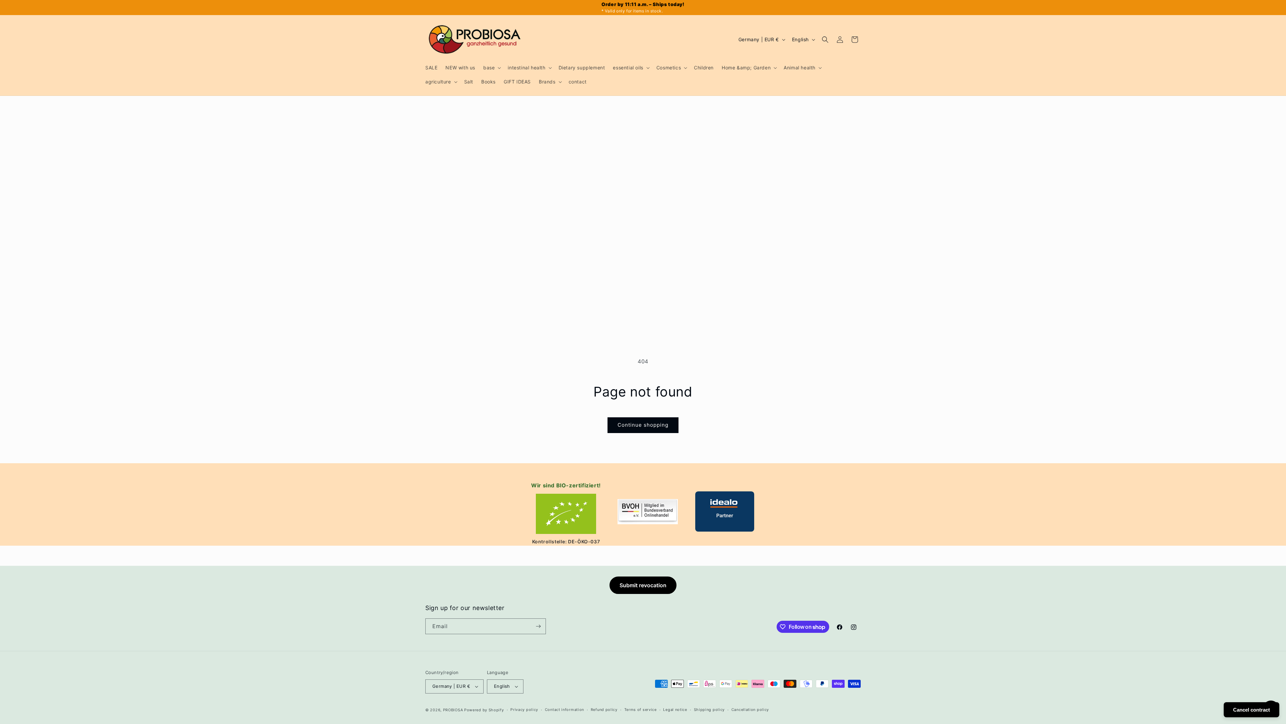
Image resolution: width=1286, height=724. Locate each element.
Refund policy (604, 709)
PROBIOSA (453, 710)
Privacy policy (524, 709)
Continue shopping (643, 425)
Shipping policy (709, 709)
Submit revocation (643, 585)
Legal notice (675, 709)
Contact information (564, 709)
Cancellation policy (750, 709)
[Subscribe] (538, 626)
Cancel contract (1251, 710)
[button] (491, 68)
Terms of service (640, 709)
